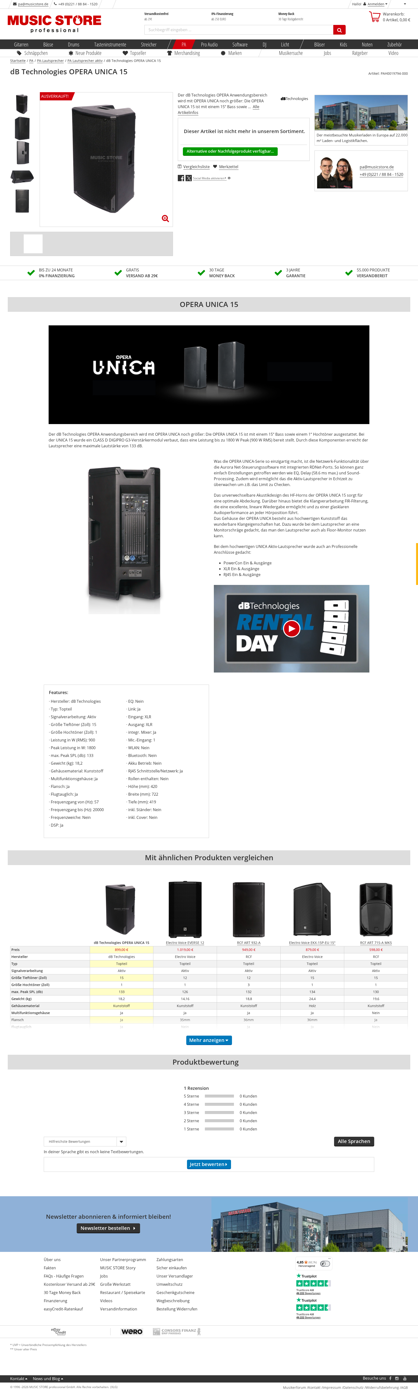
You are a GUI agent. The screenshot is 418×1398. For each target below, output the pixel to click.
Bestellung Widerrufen (177, 1309)
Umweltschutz (169, 1284)
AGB (404, 1387)
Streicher (149, 44)
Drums (73, 44)
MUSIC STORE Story (117, 1268)
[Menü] (329, 1260)
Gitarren (21, 44)
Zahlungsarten (170, 1259)
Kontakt (17, 1378)
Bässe (48, 44)
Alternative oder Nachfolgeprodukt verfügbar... (230, 151)
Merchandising (187, 52)
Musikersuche (291, 52)
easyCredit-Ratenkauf (63, 1309)
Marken (235, 52)
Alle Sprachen (354, 1141)
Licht (285, 44)
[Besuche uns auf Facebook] (390, 1378)
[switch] (325, 1264)
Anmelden (376, 4)
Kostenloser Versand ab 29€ (69, 1284)
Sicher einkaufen (172, 1268)
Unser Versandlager (175, 1276)
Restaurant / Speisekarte (122, 1292)
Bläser (319, 44)
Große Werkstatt (115, 1284)
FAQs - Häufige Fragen (64, 1276)
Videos (106, 1300)
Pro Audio (209, 44)
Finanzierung (55, 1300)
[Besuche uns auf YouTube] (405, 1378)
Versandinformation (118, 1309)
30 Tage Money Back (62, 1292)
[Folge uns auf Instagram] (397, 1378)
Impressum (332, 1387)
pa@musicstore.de (33, 4)
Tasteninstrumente (110, 44)
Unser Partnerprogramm (123, 1259)
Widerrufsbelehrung (382, 1387)
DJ (264, 44)
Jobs (327, 52)
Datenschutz (353, 1387)
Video (394, 52)
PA (184, 44)
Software (240, 44)
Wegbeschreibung (173, 1300)
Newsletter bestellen (105, 1228)
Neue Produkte (89, 52)
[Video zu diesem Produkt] (33, 243)
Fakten (50, 1268)
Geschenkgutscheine (175, 1292)
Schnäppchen (36, 52)
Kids (343, 44)
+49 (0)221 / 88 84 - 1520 (381, 174)
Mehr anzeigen (206, 1040)
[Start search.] (339, 30)
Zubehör (394, 44)
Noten (367, 44)
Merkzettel (228, 166)
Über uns (52, 1259)
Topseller (138, 52)
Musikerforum (294, 1387)
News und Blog (46, 1378)
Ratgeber (360, 52)
